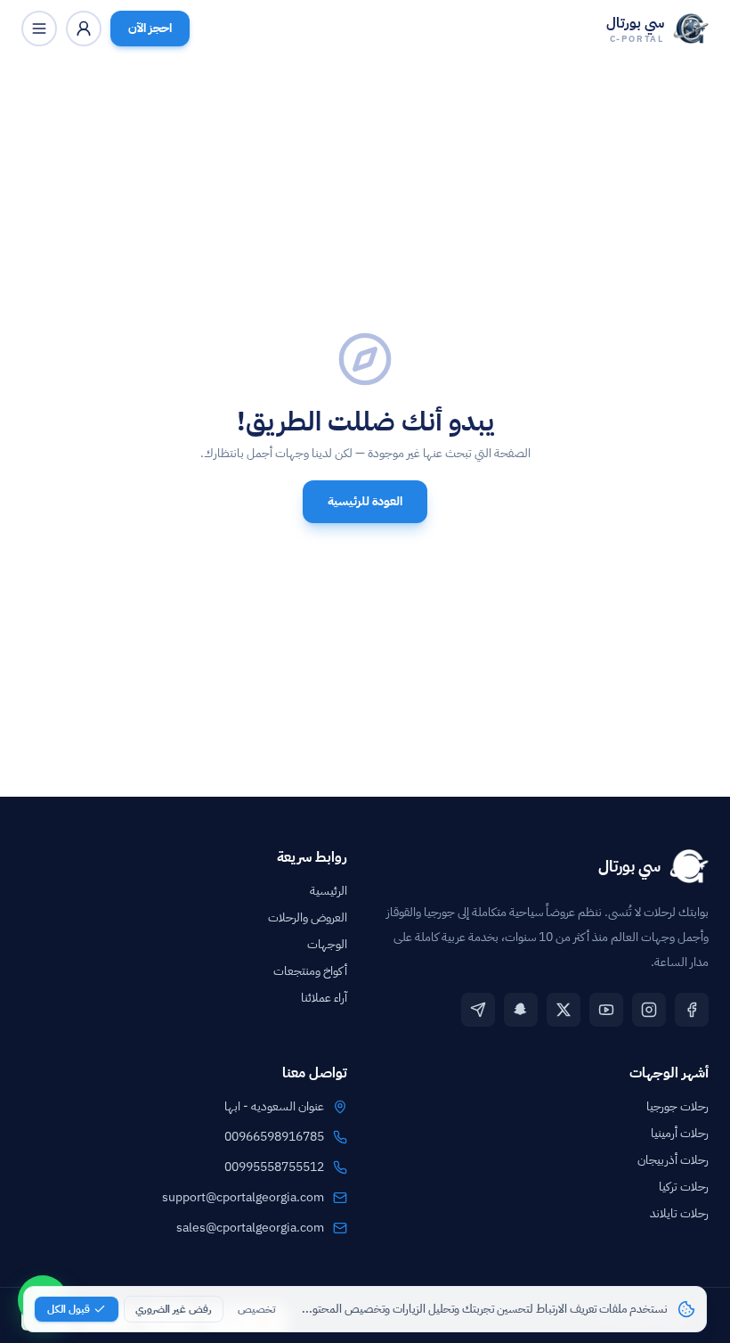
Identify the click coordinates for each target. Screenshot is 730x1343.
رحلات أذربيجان (673, 1160)
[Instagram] (649, 1010)
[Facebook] (692, 1010)
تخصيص (256, 1309)
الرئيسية (328, 890)
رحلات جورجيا (677, 1106)
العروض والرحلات (307, 917)
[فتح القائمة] (39, 28)
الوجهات (327, 944)
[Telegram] (478, 1010)
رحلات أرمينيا (680, 1133)
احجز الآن (150, 28)
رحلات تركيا (684, 1186)
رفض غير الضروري (173, 1309)
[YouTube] (606, 1010)
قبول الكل (68, 1309)
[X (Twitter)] (563, 1010)
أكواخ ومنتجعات (310, 971)
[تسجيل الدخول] (83, 28)
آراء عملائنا (324, 997)
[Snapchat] (521, 1010)
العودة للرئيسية (365, 501)
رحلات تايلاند (679, 1213)
